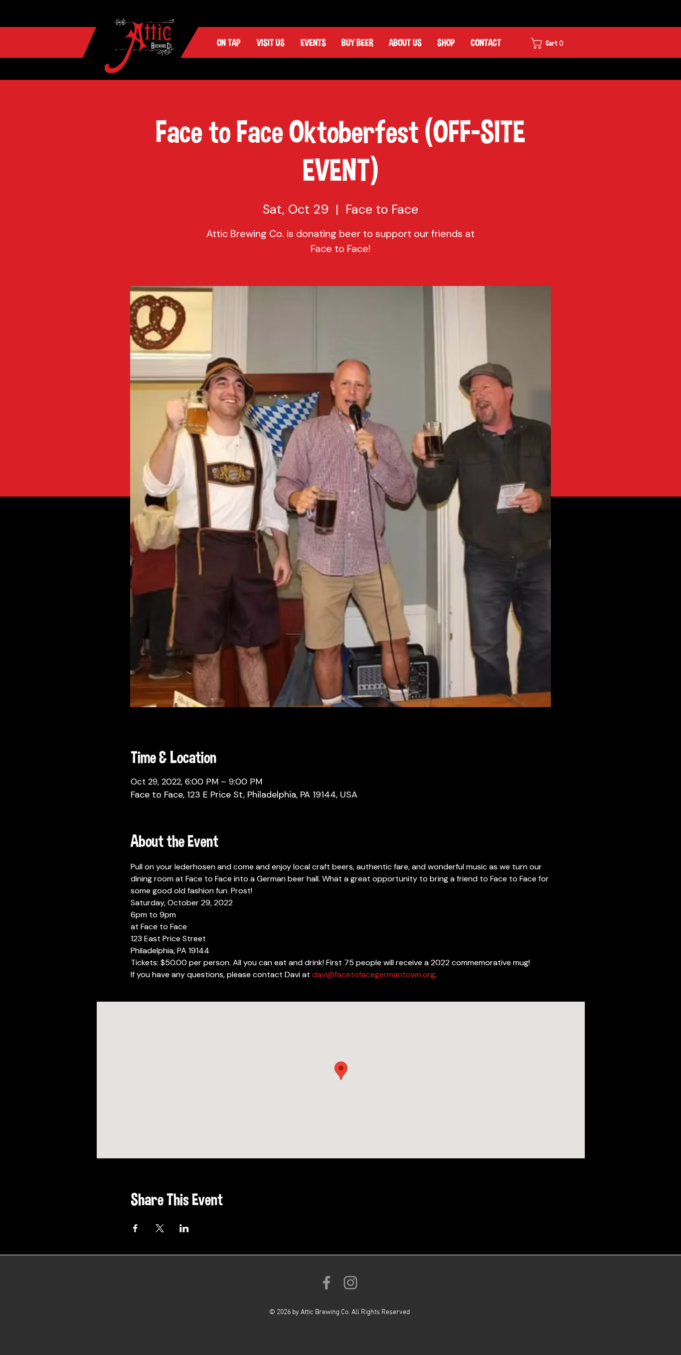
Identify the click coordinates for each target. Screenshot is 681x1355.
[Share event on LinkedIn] (184, 1228)
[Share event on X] (160, 1228)
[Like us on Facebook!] (327, 1283)
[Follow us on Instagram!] (350, 1283)
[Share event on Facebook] (135, 1228)
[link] (554, 43)
